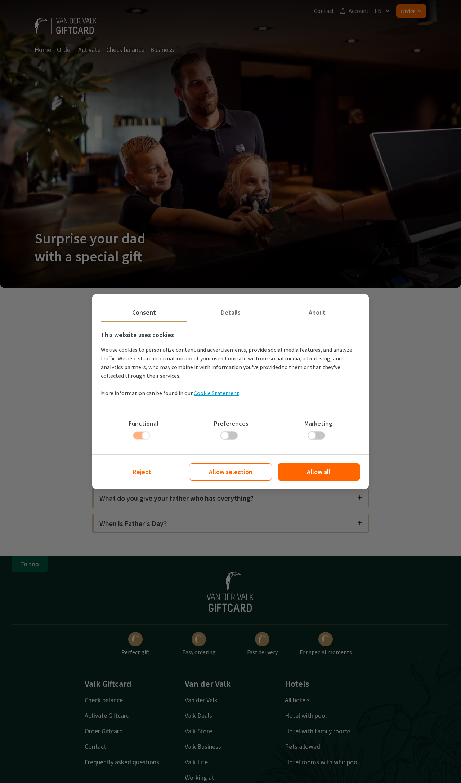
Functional (143, 423)
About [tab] (317, 312)
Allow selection (230, 472)
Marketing (318, 423)
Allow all (319, 472)
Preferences (231, 423)
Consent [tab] (144, 312)
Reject (142, 472)
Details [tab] (231, 312)
